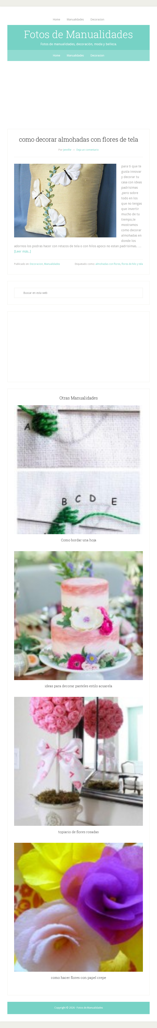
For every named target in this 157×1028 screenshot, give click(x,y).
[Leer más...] (22, 251)
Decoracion (36, 264)
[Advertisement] (78, 91)
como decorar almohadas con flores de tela (78, 139)
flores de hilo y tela (132, 264)
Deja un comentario (87, 149)
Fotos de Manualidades (78, 34)
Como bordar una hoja (78, 540)
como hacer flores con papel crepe (78, 977)
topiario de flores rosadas (78, 832)
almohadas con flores (107, 264)
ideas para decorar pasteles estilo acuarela (78, 686)
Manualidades (52, 264)
